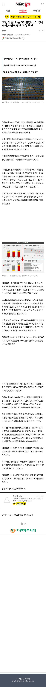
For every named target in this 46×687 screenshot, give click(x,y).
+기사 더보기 (40, 496)
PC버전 (27, 679)
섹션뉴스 (23, 11)
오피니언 (36, 11)
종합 (8, 11)
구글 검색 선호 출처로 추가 (13, 38)
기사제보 (19, 679)
